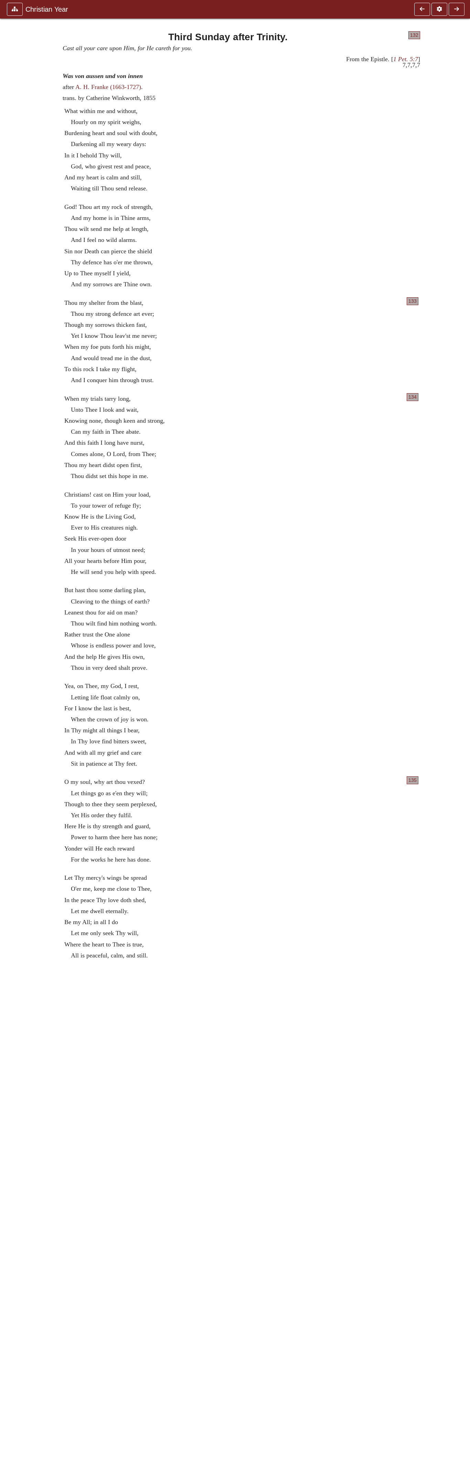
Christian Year (46, 9)
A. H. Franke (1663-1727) (108, 87)
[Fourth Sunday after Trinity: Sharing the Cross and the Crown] (456, 9)
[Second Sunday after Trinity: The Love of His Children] (422, 9)
